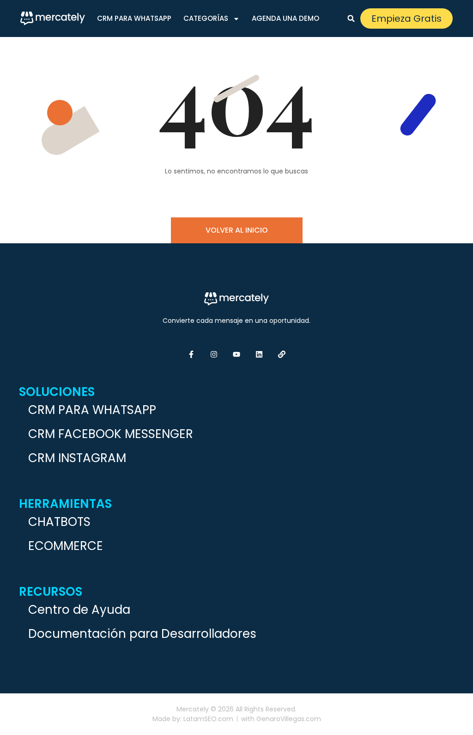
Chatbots (59, 521)
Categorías (205, 18)
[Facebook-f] (191, 354)
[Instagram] (214, 354)
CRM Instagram (77, 458)
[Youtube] (236, 354)
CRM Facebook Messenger (110, 434)
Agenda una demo (285, 18)
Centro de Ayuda (79, 609)
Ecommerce (65, 545)
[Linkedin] (259, 354)
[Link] (281, 354)
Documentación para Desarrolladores (142, 633)
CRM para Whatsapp (134, 18)
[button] (351, 18)
